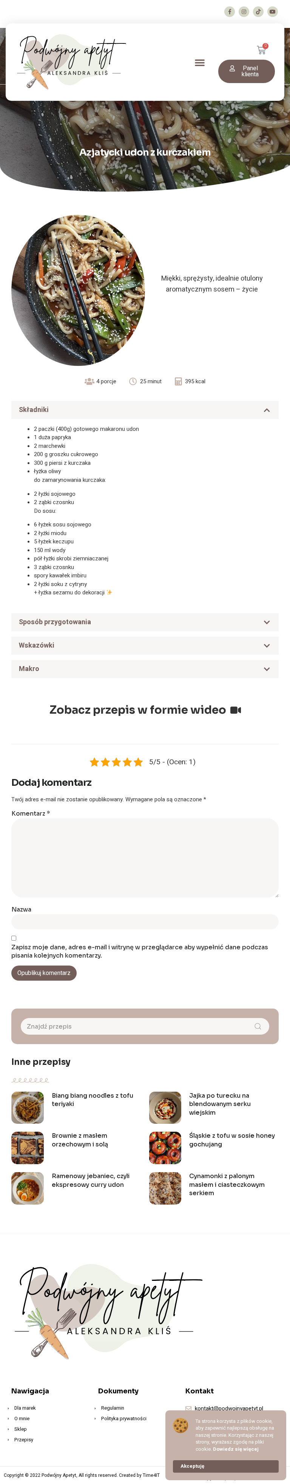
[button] (200, 62)
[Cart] (266, 50)
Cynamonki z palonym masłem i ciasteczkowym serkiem (227, 1184)
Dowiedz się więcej (236, 1449)
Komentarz (30, 814)
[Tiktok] (258, 11)
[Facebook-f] (229, 11)
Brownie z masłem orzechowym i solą (80, 1140)
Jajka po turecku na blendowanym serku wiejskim (220, 1104)
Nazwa (21, 909)
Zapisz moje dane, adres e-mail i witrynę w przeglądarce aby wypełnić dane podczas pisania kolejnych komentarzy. (139, 951)
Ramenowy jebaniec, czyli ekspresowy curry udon (91, 1180)
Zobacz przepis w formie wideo (138, 710)
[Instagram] (244, 11)
